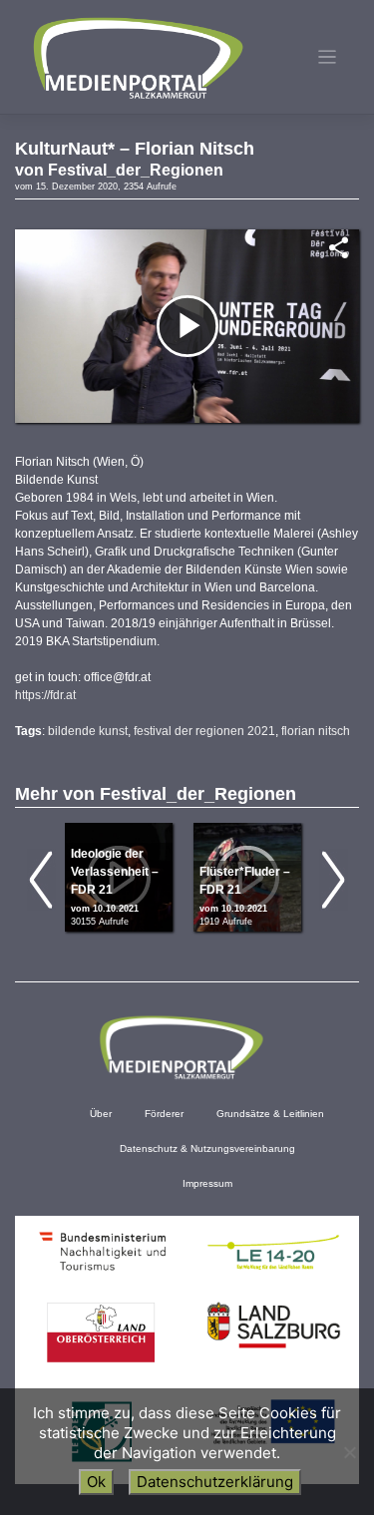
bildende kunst (88, 731)
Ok (96, 1481)
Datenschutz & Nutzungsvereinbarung (207, 1148)
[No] (349, 1452)
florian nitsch (315, 731)
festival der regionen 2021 (204, 731)
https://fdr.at (45, 695)
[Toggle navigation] (327, 57)
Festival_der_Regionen (135, 170)
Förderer (164, 1113)
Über (101, 1113)
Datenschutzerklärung (215, 1481)
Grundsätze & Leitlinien (270, 1113)
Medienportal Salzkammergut (136, 58)
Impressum (207, 1183)
